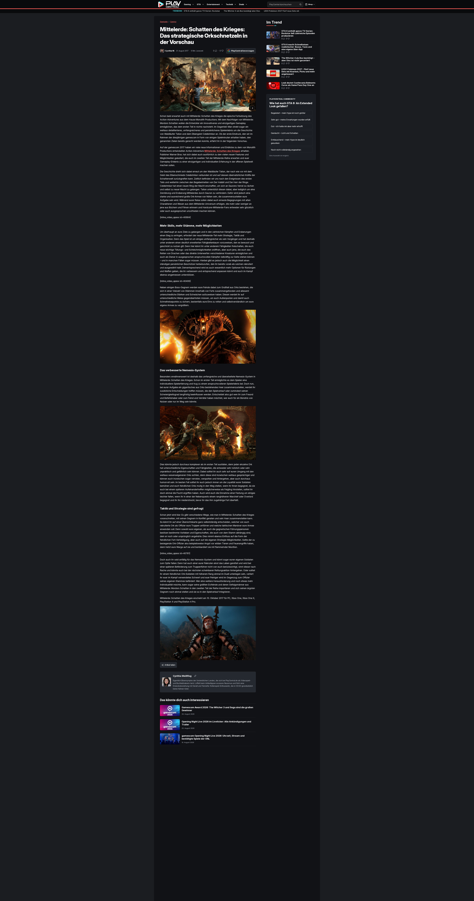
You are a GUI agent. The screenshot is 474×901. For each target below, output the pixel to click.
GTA (199, 4)
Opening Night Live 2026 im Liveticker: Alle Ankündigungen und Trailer (216, 723)
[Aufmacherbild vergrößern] (208, 84)
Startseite (164, 22)
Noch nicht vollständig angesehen (286, 150)
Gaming (187, 4)
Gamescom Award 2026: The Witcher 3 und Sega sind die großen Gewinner (217, 709)
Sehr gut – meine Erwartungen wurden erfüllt (290, 119)
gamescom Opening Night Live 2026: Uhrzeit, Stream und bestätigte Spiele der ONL (213, 737)
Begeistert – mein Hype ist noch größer (288, 113)
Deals (241, 4)
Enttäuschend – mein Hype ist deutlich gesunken (288, 141)
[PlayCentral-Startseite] (169, 4)
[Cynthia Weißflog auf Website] (195, 676)
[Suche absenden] (300, 4)
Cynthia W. (170, 51)
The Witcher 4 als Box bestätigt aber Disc (242, 11)
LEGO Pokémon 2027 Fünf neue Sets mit (281, 11)
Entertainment (213, 4)
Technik (229, 4)
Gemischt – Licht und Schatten (284, 133)
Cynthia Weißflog (182, 676)
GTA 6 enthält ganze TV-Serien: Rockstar (202, 11)
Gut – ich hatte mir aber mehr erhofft (287, 126)
